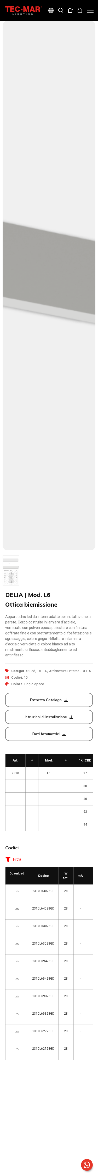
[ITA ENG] (49, 11)
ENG (45, 29)
